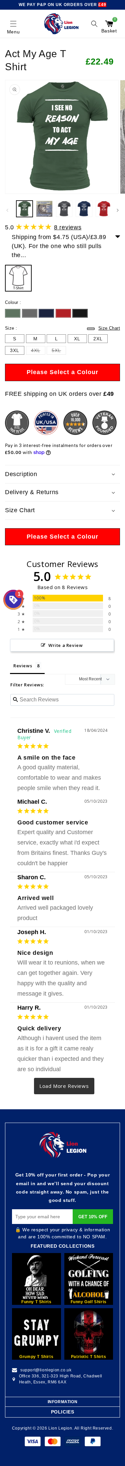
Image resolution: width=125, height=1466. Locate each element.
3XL (14, 351)
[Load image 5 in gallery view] (104, 209)
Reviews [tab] (22, 666)
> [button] (64, 1086)
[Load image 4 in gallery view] (84, 209)
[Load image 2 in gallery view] (44, 209)
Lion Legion (60, 1428)
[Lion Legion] (61, 24)
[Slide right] (117, 210)
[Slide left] (7, 210)
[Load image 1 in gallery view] (24, 209)
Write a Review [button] (65, 645)
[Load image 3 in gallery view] (64, 209)
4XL (35, 351)
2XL (98, 339)
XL (77, 339)
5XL (56, 351)
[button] (13, 23)
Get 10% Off (92, 1216)
